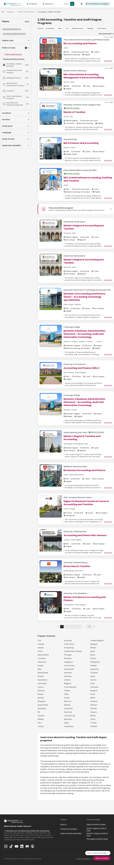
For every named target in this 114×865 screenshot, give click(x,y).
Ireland (41, 647)
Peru (40, 723)
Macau (93, 715)
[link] (49, 12)
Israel (92, 694)
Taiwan (67, 690)
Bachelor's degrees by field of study (97, 834)
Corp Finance (101, 28)
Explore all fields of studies (96, 824)
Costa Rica (68, 708)
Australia (67, 640)
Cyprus (41, 687)
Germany (68, 676)
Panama (93, 701)
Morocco (67, 701)
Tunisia (93, 723)
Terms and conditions (83, 859)
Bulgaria (67, 683)
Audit (60, 28)
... (84, 626)
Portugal (67, 655)
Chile (92, 683)
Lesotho (41, 715)
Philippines (95, 662)
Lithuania (94, 687)
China (40, 651)
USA (39, 640)
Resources (49, 4)
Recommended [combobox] (105, 33)
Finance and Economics (13, 54)
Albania (67, 705)
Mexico (93, 647)
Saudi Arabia (43, 705)
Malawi (41, 719)
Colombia (42, 658)
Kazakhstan (42, 680)
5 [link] (79, 627)
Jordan (67, 697)
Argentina (94, 669)
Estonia (93, 708)
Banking (90, 28)
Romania (67, 658)
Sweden (93, 665)
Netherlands (43, 672)
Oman (92, 719)
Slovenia (41, 690)
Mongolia (42, 701)
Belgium (93, 690)
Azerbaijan (42, 683)
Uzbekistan (68, 726)
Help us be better (102, 858)
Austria (93, 680)
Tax (66, 28)
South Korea (69, 665)
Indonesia (42, 662)
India (66, 694)
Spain (92, 651)
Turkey (41, 726)
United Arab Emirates (73, 651)
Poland (40, 665)
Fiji (39, 712)
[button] (11, 29)
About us (63, 824)
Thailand (94, 672)
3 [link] (70, 627)
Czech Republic (70, 687)
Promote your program (68, 829)
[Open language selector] (82, 4)
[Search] (72, 4)
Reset (27, 21)
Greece (40, 694)
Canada (41, 644)
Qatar (66, 723)
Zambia (67, 680)
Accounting (50, 28)
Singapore (68, 662)
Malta (92, 697)
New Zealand (43, 655)
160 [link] (89, 627)
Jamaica (41, 697)
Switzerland (69, 669)
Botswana (42, 708)
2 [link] (66, 627)
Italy (39, 669)
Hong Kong (69, 647)
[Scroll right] (112, 28)
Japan (92, 676)
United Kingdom (97, 640)
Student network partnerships (71, 833)
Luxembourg (69, 715)
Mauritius (68, 719)
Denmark (68, 672)
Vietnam (93, 726)
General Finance (77, 28)
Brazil (92, 655)
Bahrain (93, 705)
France (93, 658)
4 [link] (75, 627)
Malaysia (94, 644)
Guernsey (68, 712)
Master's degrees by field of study (97, 829)
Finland (41, 676)
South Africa (69, 644)
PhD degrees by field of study (97, 839)
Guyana (93, 712)
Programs (33, 4)
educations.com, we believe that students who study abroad (27, 831)
